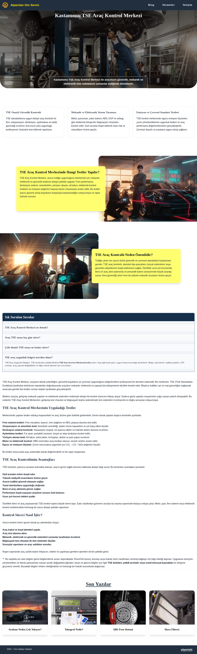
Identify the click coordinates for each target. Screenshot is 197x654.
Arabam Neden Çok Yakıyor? (25, 629)
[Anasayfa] (5, 5)
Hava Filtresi (172, 629)
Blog (151, 5)
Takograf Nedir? (74, 629)
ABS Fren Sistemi (123, 629)
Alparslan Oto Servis (25, 5)
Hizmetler (169, 5)
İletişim (187, 5)
